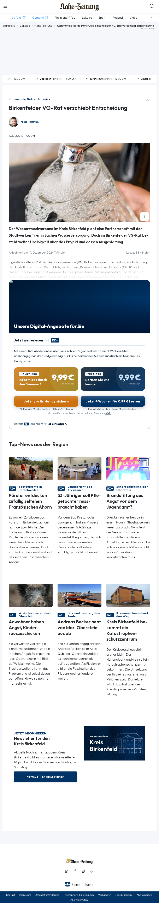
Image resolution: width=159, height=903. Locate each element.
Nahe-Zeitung (43, 26)
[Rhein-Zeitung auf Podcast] (91, 871)
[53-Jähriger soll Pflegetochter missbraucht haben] (79, 468)
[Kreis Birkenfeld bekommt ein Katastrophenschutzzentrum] (128, 595)
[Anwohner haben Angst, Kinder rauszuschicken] (31, 595)
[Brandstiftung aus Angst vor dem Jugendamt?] (128, 468)
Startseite (8, 26)
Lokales (25, 26)
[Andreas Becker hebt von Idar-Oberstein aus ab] (79, 595)
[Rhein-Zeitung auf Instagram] (83, 871)
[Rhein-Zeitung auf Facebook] (75, 871)
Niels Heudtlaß (30, 122)
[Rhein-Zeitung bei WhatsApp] (67, 871)
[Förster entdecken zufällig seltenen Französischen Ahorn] (31, 468)
